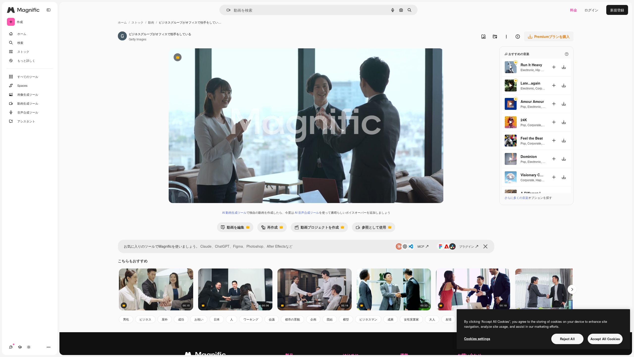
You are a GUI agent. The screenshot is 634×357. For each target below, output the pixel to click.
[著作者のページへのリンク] (122, 36)
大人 (432, 319)
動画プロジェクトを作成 (316, 228)
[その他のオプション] (506, 36)
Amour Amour (532, 101)
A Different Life (533, 193)
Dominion (529, 156)
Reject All (567, 338)
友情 (448, 319)
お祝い (198, 319)
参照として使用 (371, 228)
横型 (346, 319)
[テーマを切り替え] (29, 347)
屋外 (165, 319)
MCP (421, 246)
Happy (540, 180)
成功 (181, 319)
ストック (137, 22)
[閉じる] (485, 246)
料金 (573, 9)
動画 (151, 22)
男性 (126, 319)
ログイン (591, 9)
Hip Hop (541, 70)
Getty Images (137, 39)
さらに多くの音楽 (516, 197)
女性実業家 (411, 319)
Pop (523, 106)
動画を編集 (232, 228)
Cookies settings (477, 338)
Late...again (530, 83)
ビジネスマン (368, 319)
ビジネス (145, 319)
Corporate (542, 88)
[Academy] (20, 347)
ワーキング (250, 319)
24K (524, 119)
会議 (272, 319)
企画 (313, 319)
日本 (217, 319)
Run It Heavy (531, 64)
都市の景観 (292, 319)
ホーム (122, 22)
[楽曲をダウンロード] (563, 67)
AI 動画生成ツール (234, 212)
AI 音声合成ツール (307, 212)
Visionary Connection (533, 174)
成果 (391, 319)
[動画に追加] (553, 67)
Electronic (527, 70)
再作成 (269, 228)
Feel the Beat (532, 138)
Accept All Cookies (605, 338)
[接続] (11, 347)
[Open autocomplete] (226, 10)
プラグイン (466, 246)
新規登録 (617, 9)
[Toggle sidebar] (49, 10)
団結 (330, 319)
